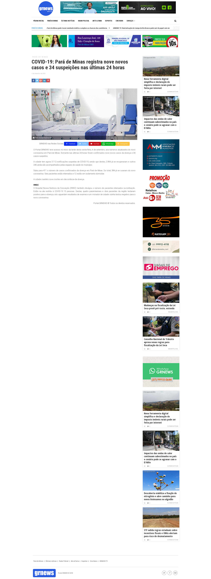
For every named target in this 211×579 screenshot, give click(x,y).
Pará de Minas (52, 21)
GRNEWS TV (104, 561)
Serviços (130, 21)
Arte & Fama (97, 21)
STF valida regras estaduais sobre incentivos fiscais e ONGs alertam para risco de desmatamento (160, 533)
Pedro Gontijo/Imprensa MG (43, 138)
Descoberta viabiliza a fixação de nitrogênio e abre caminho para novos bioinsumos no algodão (160, 496)
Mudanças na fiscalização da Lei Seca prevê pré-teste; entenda (159, 307)
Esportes (108, 21)
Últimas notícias (68, 21)
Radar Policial (83, 21)
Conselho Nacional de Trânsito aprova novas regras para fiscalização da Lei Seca (159, 342)
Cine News (119, 21)
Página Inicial (38, 21)
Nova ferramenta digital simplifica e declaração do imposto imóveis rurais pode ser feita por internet (160, 83)
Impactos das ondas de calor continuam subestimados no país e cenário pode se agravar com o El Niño (160, 123)
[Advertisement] (84, 224)
